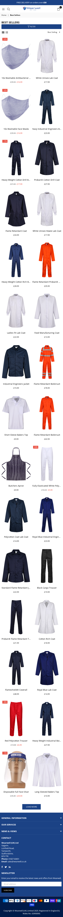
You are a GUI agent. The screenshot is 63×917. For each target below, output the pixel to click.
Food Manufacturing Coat (46, 332)
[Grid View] (3, 32)
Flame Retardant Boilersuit (47, 383)
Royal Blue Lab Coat (47, 689)
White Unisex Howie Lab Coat (47, 231)
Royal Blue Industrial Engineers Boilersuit (46, 536)
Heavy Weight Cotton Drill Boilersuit (16, 179)
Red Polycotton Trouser (16, 740)
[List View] (6, 32)
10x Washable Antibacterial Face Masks (16, 78)
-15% (5, 753)
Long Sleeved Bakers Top (47, 791)
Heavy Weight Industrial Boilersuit (46, 740)
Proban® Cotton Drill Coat (47, 179)
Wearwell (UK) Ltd (9, 842)
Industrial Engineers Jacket (16, 383)
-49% (5, 702)
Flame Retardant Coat (16, 231)
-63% (36, 447)
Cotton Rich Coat (47, 638)
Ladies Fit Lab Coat (16, 332)
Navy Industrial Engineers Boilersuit (46, 128)
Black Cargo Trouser (47, 587)
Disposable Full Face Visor (16, 791)
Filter (32, 26)
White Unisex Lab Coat (47, 78)
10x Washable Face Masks (16, 128)
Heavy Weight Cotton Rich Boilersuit (16, 281)
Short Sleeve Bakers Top (16, 434)
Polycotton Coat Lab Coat (16, 536)
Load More (31, 806)
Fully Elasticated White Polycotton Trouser (46, 485)
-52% (5, 39)
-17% (5, 141)
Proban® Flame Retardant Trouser (16, 638)
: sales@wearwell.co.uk (16, 861)
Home (3, 15)
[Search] (8, 9)
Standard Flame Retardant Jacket (16, 587)
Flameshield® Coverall (16, 689)
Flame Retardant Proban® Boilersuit (46, 281)
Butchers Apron (16, 485)
